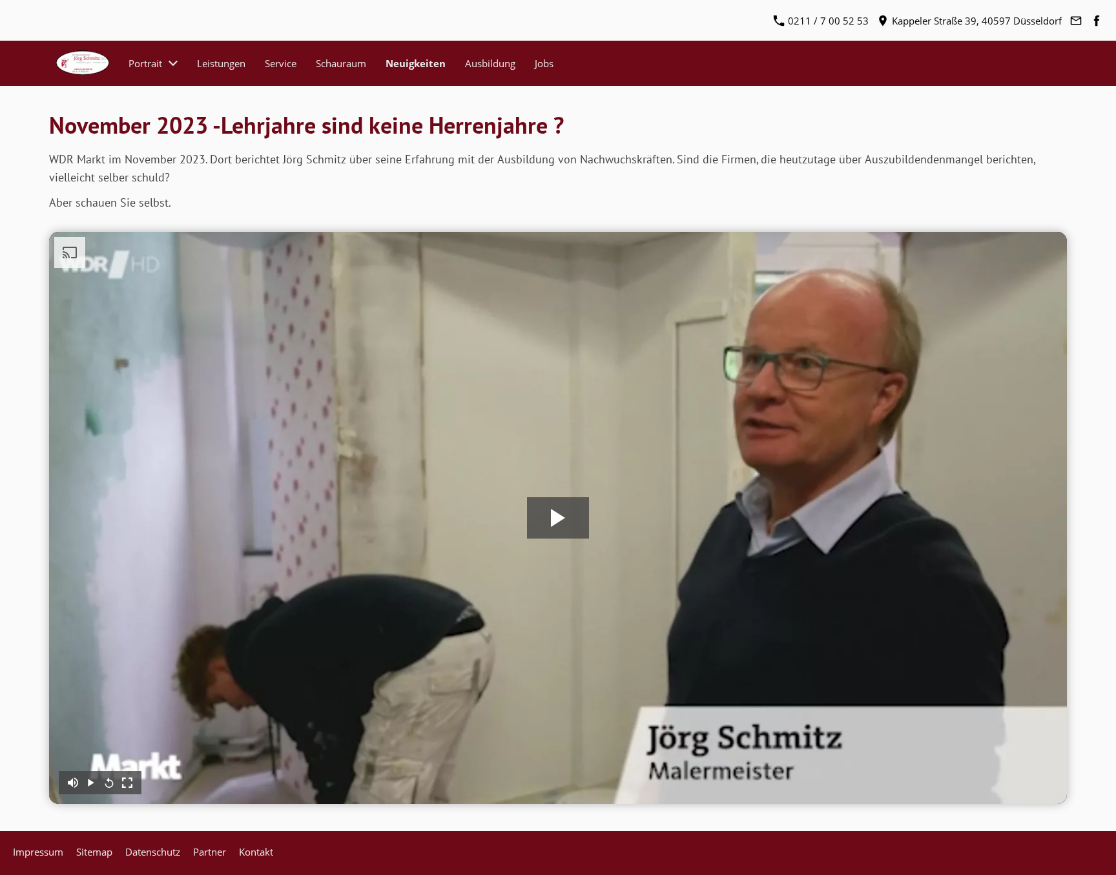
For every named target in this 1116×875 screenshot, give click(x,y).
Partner (209, 851)
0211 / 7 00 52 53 (827, 20)
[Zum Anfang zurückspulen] (109, 782)
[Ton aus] (73, 782)
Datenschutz (152, 851)
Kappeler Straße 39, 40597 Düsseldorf (975, 20)
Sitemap (94, 851)
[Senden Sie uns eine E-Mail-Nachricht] (1075, 20)
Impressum (38, 851)
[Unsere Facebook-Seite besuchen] (1096, 20)
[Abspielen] (91, 782)
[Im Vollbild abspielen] (127, 782)
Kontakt (256, 851)
